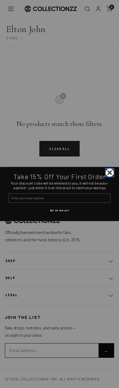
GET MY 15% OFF (59, 210)
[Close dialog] (110, 172)
